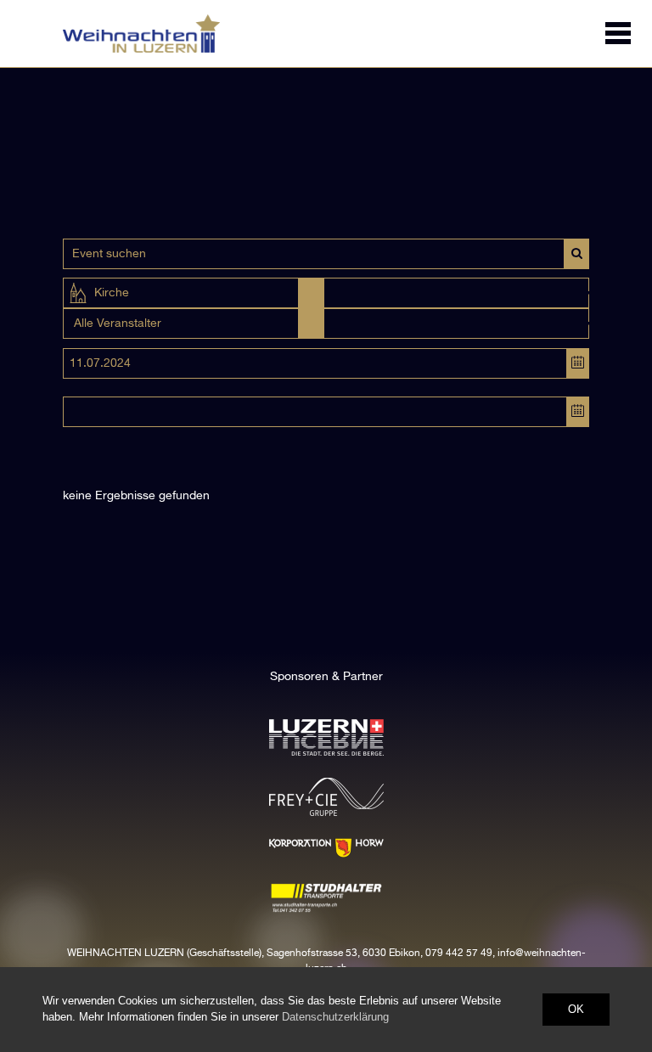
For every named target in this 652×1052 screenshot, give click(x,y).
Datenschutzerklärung (335, 1016)
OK (576, 1009)
